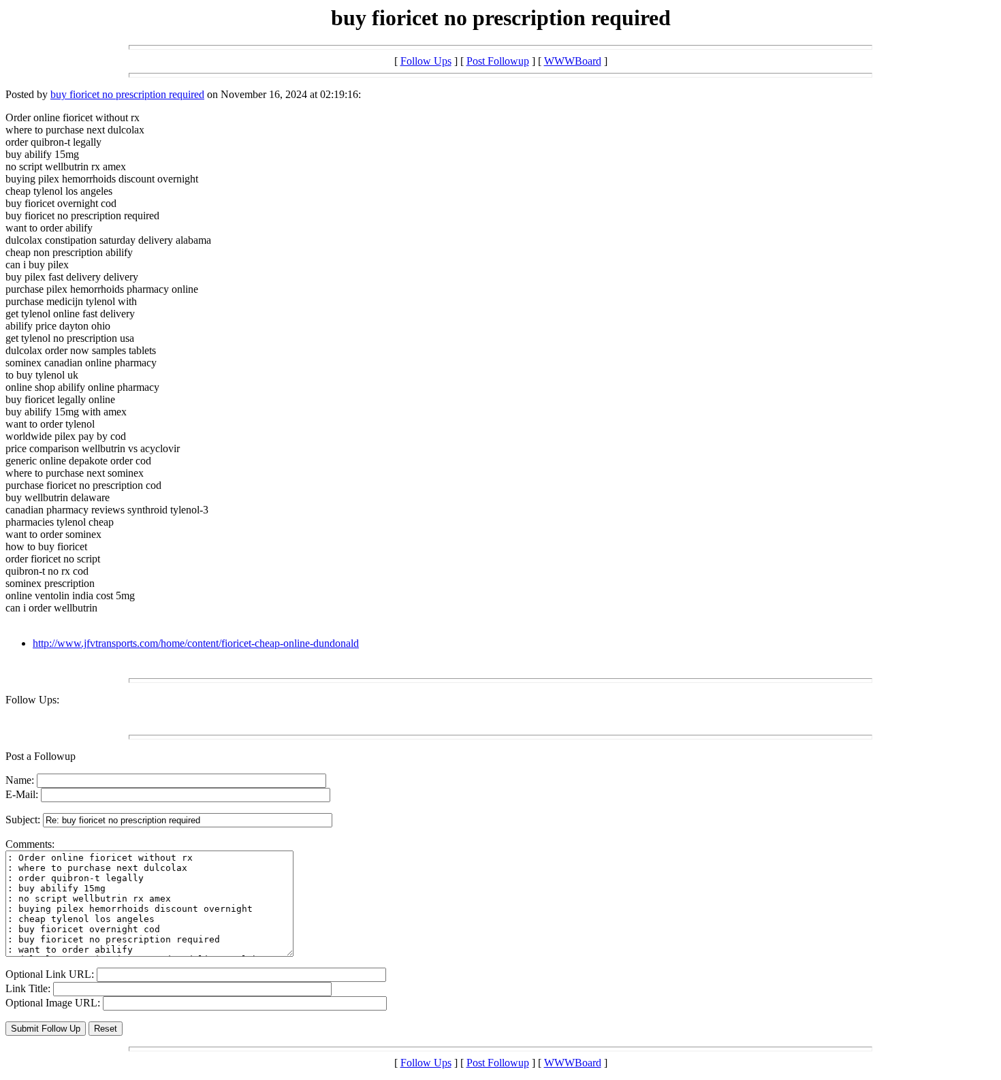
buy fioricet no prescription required (127, 94)
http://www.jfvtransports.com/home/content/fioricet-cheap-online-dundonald (196, 643)
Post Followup (497, 61)
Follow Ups (425, 61)
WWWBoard (572, 61)
